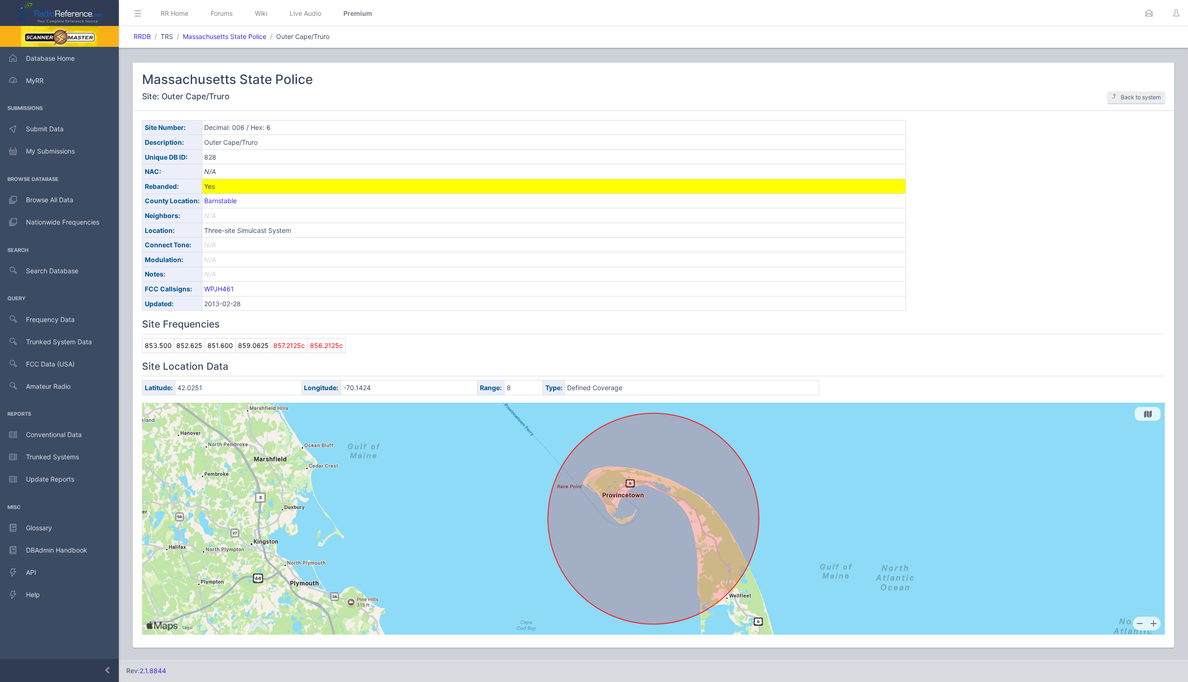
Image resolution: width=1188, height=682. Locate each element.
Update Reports (50, 479)
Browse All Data (49, 200)
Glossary (39, 528)
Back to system (1141, 97)
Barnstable (220, 201)
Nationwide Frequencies (62, 222)
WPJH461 (219, 289)
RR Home (174, 13)
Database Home (50, 58)
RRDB (142, 36)
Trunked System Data (59, 342)
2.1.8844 (153, 671)
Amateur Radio (48, 386)
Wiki (261, 13)
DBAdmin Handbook (56, 550)
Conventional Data (54, 434)
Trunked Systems (52, 457)
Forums (221, 13)
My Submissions (50, 151)
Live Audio (305, 13)
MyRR (35, 80)
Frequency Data (50, 319)
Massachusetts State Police (224, 36)
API (31, 572)
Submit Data (45, 129)
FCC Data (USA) (50, 364)
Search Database (52, 271)
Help (33, 594)
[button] (1149, 13)
